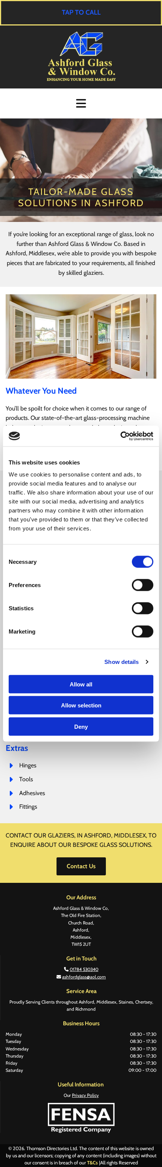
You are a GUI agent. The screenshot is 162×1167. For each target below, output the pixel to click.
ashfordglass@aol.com (84, 977)
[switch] (142, 585)
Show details (121, 662)
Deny (81, 726)
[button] (81, 12)
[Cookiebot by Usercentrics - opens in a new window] (120, 436)
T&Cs (92, 1163)
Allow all (81, 684)
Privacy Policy (85, 1095)
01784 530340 (84, 969)
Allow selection (81, 705)
